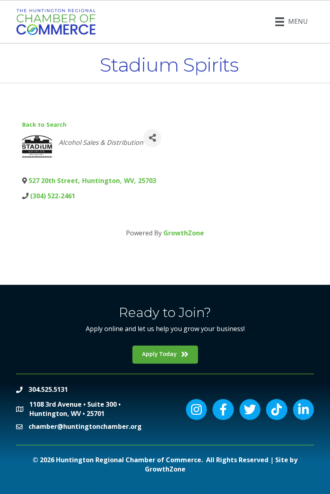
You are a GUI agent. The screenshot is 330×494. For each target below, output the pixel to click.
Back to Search (44, 124)
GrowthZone (183, 232)
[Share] (152, 138)
